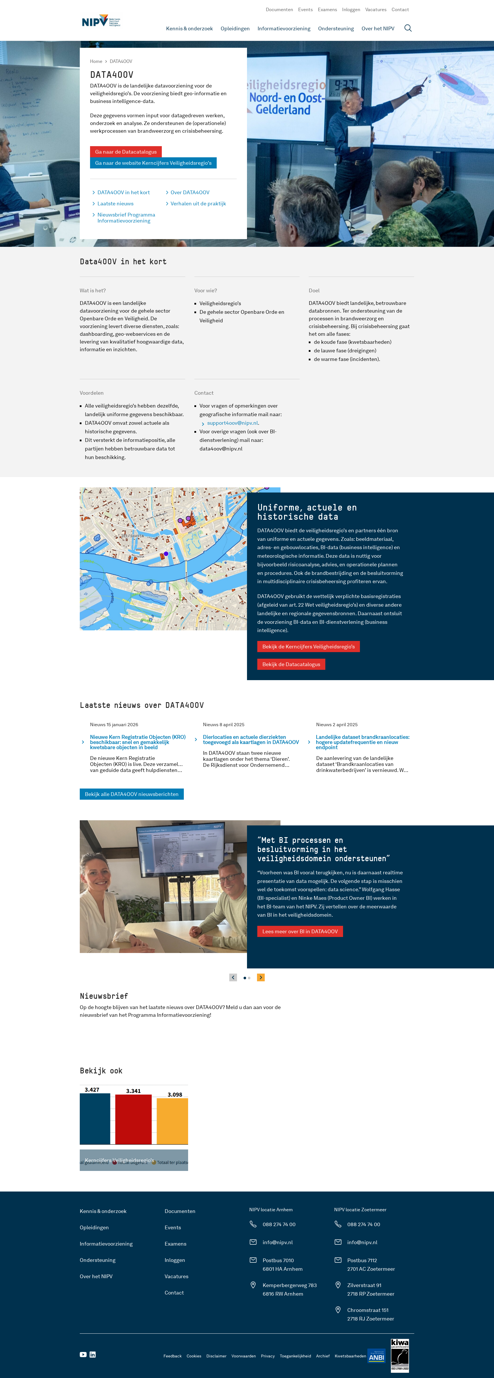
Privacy (268, 1356)
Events (305, 9)
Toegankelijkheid (295, 1356)
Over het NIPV (378, 28)
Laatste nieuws (115, 203)
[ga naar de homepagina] (101, 20)
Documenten (279, 9)
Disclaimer (216, 1356)
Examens (327, 9)
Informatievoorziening (284, 28)
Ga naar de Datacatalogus (126, 152)
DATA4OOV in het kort (123, 192)
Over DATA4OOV (190, 192)
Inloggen (351, 9)
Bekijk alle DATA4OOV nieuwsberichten (132, 794)
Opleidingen (235, 28)
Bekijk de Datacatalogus (291, 664)
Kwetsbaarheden (350, 1356)
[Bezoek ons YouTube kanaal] (83, 1356)
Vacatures (376, 9)
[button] (245, 978)
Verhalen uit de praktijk (198, 203)
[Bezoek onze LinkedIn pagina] (92, 1356)
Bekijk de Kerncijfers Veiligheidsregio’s (308, 647)
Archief (323, 1356)
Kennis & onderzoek (189, 28)
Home (96, 61)
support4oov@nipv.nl (232, 423)
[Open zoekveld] (408, 28)
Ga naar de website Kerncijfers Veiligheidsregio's (153, 163)
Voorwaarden (244, 1356)
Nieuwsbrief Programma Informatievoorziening (126, 218)
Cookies (194, 1356)
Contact (400, 9)
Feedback (173, 1356)
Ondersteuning (336, 28)
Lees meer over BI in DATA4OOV (300, 931)
